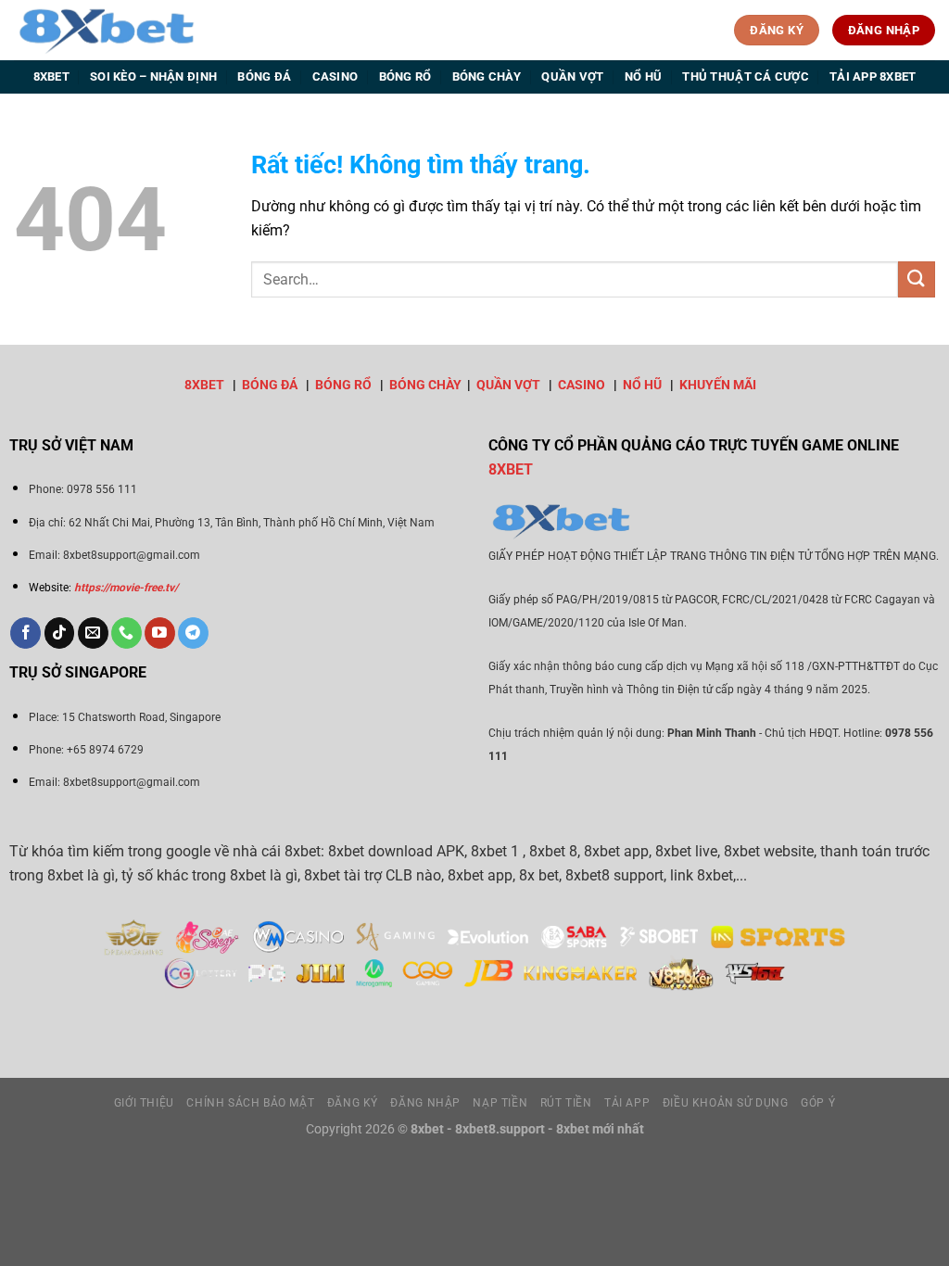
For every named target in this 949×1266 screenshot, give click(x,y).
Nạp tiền (500, 1102)
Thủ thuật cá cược (745, 76)
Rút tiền (566, 1102)
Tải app (627, 1102)
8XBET (204, 385)
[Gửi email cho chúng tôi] (93, 633)
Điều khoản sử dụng (726, 1102)
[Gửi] (916, 279)
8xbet (51, 76)
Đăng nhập (425, 1102)
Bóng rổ (405, 76)
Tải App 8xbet (872, 76)
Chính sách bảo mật (250, 1102)
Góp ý (818, 1102)
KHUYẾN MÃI (717, 385)
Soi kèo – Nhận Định (153, 76)
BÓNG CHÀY (425, 385)
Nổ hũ (643, 76)
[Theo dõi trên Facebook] (25, 633)
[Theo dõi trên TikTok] (59, 633)
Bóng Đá (264, 76)
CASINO (581, 385)
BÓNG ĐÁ (269, 385)
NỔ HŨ (642, 385)
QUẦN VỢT (508, 385)
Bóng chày (486, 76)
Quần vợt (572, 76)
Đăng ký (352, 1102)
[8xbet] (106, 30)
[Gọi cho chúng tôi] (126, 633)
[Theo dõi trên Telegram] (193, 633)
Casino (335, 76)
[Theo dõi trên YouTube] (160, 633)
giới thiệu (144, 1102)
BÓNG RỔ (343, 385)
